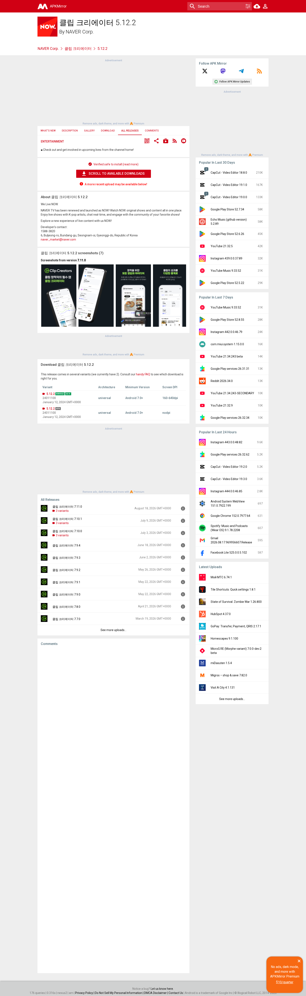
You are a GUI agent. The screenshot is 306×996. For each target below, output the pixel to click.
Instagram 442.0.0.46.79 (226, 332)
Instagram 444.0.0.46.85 (226, 491)
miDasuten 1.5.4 (221, 663)
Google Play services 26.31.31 (230, 368)
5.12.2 (50, 393)
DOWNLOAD (108, 130)
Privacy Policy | (85, 993)
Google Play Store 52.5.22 (227, 283)
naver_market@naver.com (58, 239)
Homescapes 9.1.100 (224, 638)
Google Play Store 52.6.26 (227, 234)
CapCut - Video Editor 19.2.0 (229, 466)
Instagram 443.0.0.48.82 (226, 442)
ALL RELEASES (130, 130)
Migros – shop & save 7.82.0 (229, 675)
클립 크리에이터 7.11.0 (67, 506)
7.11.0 (81, 260)
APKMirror (58, 6)
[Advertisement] (113, 92)
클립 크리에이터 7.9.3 (66, 557)
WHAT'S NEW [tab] (48, 130)
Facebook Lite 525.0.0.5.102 (229, 552)
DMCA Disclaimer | (156, 993)
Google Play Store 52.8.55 (227, 319)
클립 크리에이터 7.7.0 (66, 619)
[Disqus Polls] (113, 701)
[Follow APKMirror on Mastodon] (222, 72)
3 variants (62, 510)
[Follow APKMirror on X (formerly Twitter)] (204, 72)
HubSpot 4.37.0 (221, 614)
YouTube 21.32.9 (222, 405)
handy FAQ (143, 374)
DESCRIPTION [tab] (70, 130)
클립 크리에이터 (78, 48)
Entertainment (52, 141)
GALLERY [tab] (89, 130)
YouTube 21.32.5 (222, 246)
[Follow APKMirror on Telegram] (241, 72)
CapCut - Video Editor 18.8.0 (229, 172)
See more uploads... (113, 630)
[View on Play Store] (165, 141)
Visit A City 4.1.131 (223, 687)
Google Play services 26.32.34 (230, 417)
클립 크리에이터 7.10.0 (67, 531)
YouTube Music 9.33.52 (226, 270)
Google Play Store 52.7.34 (227, 209)
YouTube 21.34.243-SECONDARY (232, 393)
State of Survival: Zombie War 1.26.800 (236, 601)
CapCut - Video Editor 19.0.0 (229, 197)
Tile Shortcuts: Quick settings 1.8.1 (233, 589)
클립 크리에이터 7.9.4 (66, 545)
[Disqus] (113, 809)
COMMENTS (152, 130)
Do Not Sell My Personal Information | (119, 993)
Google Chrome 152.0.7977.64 (230, 515)
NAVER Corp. (80, 32)
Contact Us (176, 993)
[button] (146, 141)
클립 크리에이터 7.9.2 (66, 570)
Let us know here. (162, 988)
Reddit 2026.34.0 (222, 381)
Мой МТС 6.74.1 (221, 577)
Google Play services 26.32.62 (230, 454)
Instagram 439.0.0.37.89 (226, 258)
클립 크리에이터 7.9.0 (66, 594)
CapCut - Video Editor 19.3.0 (229, 479)
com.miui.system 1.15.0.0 (227, 344)
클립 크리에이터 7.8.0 (66, 606)
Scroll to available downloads (117, 174)
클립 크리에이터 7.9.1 (66, 582)
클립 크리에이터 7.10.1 (67, 519)
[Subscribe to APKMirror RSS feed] (259, 72)
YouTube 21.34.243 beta (227, 356)
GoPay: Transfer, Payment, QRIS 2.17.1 (236, 626)
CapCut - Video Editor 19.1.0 (229, 185)
